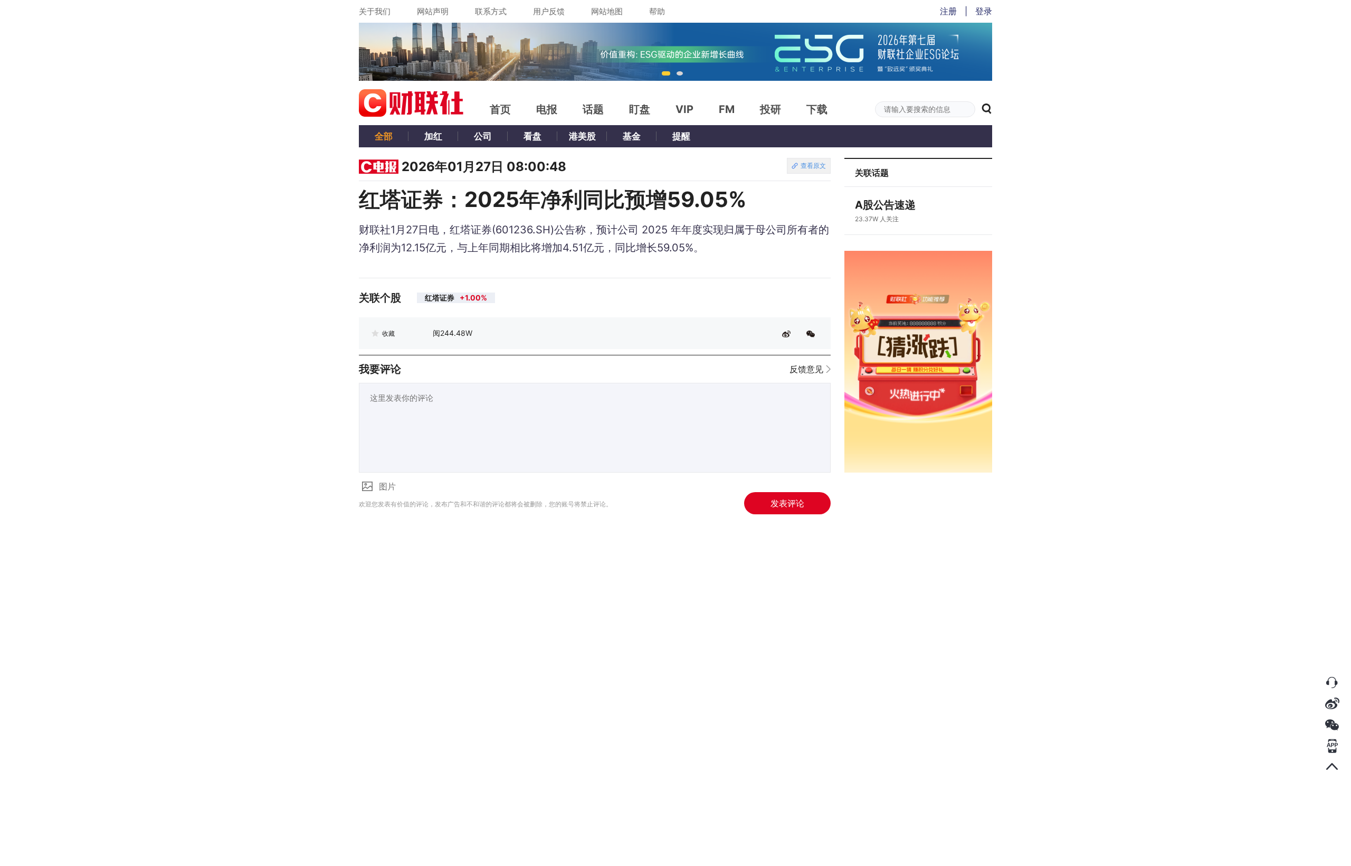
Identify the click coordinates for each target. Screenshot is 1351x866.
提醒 (681, 136)
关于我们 (375, 11)
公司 (483, 136)
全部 (384, 136)
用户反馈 (549, 11)
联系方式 (491, 11)
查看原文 (813, 166)
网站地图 (607, 11)
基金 (632, 136)
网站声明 (433, 11)
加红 (433, 136)
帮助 (657, 11)
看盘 (532, 136)
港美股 (582, 136)
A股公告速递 (885, 205)
